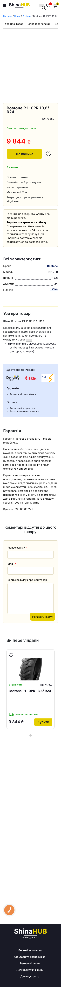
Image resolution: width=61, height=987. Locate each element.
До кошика (24, 154)
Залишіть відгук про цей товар (27, 579)
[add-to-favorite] (11, 655)
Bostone (26, 16)
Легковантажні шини (29, 970)
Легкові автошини (30, 950)
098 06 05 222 (23, 509)
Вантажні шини (30, 963)
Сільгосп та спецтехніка (29, 957)
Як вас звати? (17, 547)
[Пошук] (41, 5)
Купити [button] (43, 722)
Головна (7, 16)
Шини (17, 16)
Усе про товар (14, 23)
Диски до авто (29, 976)
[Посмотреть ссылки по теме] (29, 340)
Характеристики (39, 23)
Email (11, 563)
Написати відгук (42, 616)
